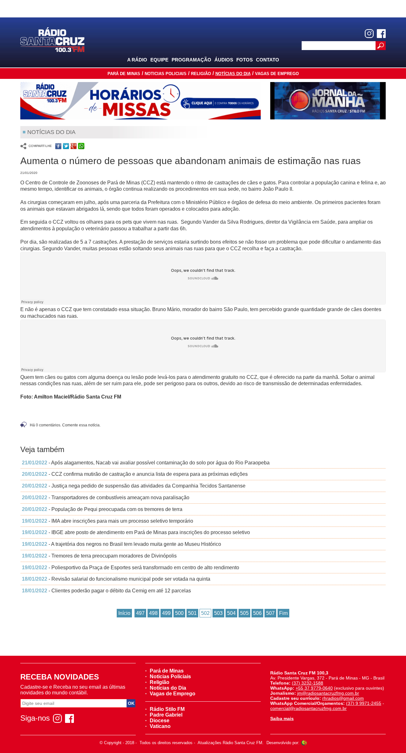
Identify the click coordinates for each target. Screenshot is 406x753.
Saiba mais (282, 718)
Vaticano (160, 726)
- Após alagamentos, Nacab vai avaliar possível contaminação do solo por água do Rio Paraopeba (146, 462)
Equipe (159, 59)
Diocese (159, 720)
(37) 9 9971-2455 (363, 703)
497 (140, 613)
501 (192, 613)
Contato (267, 59)
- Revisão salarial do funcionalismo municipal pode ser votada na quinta (116, 579)
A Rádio (137, 59)
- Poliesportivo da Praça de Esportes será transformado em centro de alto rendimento (130, 567)
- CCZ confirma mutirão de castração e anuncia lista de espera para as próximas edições (135, 474)
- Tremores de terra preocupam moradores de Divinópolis (99, 555)
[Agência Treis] (304, 742)
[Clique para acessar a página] (140, 100)
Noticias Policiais (166, 73)
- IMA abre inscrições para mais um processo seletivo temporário (107, 521)
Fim (283, 613)
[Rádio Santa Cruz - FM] (52, 39)
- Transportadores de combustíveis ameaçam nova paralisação (105, 497)
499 (166, 613)
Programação (191, 59)
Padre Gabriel (166, 715)
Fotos (244, 59)
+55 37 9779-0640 (314, 688)
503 (218, 613)
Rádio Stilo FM (167, 709)
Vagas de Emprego (277, 73)
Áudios (223, 59)
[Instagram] (369, 33)
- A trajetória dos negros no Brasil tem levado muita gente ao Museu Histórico (121, 544)
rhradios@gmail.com (343, 698)
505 (244, 613)
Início (124, 613)
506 (257, 613)
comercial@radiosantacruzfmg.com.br (308, 708)
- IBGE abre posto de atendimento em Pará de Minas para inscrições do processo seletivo (136, 532)
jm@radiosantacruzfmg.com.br (328, 693)
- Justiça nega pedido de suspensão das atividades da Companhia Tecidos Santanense (134, 485)
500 (179, 613)
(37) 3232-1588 (307, 683)
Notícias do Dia (233, 73)
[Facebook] (381, 33)
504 (231, 613)
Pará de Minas (124, 73)
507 (270, 613)
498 (153, 613)
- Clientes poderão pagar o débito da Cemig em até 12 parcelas (106, 590)
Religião (201, 73)
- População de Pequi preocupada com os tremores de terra (102, 509)
